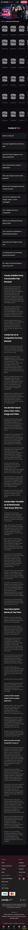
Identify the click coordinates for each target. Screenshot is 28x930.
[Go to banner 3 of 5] (14, 17)
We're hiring (5, 888)
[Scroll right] (21, 21)
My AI (3, 872)
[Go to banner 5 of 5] (18, 17)
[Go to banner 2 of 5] (12, 17)
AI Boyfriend (7, 378)
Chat (3, 862)
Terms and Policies (7, 878)
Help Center (5, 882)
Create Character (7, 866)
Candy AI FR (11, 720)
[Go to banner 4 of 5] (16, 17)
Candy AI (21, 862)
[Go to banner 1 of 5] (10, 17)
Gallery (4, 869)
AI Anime (21, 869)
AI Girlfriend (22, 866)
